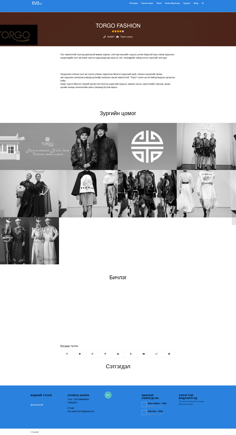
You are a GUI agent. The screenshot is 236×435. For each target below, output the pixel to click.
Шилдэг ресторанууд (186, 404)
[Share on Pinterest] (105, 353)
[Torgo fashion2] (206, 146)
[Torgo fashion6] (206, 193)
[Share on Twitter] (79, 353)
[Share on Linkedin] (118, 353)
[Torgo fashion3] (29, 193)
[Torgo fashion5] (147, 193)
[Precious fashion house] (2, 217)
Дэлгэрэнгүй (37, 404)
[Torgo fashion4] (88, 193)
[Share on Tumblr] (131, 353)
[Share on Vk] (143, 353)
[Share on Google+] (92, 353)
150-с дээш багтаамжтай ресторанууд (191, 401)
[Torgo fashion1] (147, 146)
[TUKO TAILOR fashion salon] (234, 217)
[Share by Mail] (169, 353)
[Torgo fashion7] (29, 240)
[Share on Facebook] (67, 353)
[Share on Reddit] (156, 353)
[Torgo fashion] (59, 146)
